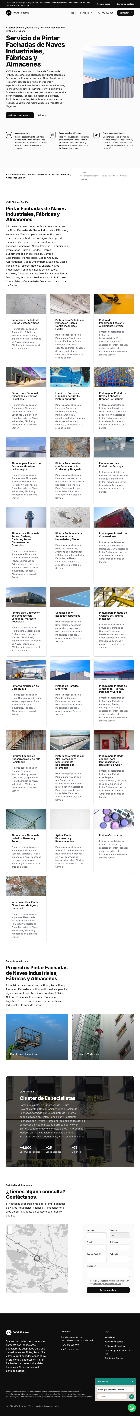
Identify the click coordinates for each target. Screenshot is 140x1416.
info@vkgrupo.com (70, 1349)
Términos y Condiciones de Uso (107, 1283)
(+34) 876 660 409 (70, 1344)
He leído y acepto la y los (109, 1282)
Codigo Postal (94, 1254)
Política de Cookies (113, 1341)
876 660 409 (107, 13)
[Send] (131, 1396)
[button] (37, 1258)
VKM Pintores (21, 12)
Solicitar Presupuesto (18, 115)
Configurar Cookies (113, 1358)
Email (90, 1242)
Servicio (114, 1230)
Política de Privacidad (118, 1281)
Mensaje (91, 1266)
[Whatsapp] (132, 1408)
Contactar (124, 13)
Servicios (84, 13)
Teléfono (114, 1242)
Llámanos (42, 115)
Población (115, 1254)
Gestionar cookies (125, 4)
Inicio (73, 13)
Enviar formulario (108, 1290)
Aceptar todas (103, 4)
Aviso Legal (109, 1337)
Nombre (91, 1230)
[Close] (132, 1381)
